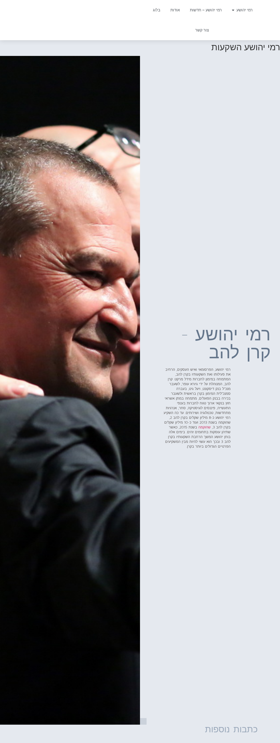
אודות (175, 10)
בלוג (156, 10)
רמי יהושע (244, 10)
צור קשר (202, 30)
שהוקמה (204, 427)
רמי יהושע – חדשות (206, 10)
